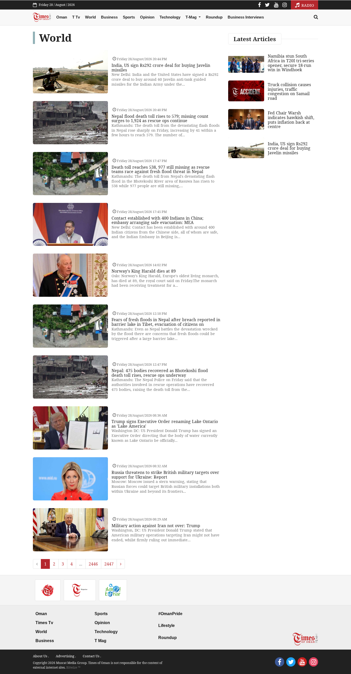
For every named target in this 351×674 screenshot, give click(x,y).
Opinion (147, 17)
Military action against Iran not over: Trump (156, 525)
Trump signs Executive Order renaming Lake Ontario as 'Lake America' (165, 424)
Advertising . (66, 656)
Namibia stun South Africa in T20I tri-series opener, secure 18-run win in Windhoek (291, 63)
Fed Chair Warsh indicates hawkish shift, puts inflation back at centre (291, 119)
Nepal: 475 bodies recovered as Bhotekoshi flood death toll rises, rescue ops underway (160, 373)
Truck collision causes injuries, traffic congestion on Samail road (289, 91)
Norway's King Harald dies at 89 (144, 271)
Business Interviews (246, 17)
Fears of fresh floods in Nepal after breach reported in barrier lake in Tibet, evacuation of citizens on (166, 322)
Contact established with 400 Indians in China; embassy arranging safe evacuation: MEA (158, 220)
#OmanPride (170, 614)
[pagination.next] (121, 564)
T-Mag (192, 17)
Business (109, 17)
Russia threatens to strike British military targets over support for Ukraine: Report (165, 475)
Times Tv (44, 623)
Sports (129, 17)
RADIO (307, 5)
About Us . (41, 656)
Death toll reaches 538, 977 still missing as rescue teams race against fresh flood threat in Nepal (161, 169)
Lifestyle (166, 625)
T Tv (76, 17)
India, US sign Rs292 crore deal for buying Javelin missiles (161, 67)
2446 (93, 564)
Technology (170, 17)
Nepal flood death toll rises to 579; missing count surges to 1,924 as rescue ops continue (160, 118)
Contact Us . (92, 656)
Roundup (214, 17)
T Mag (100, 641)
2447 (109, 564)
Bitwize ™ (73, 667)
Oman (61, 17)
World (90, 17)
